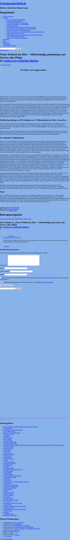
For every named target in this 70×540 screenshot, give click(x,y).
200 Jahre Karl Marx (12, 25)
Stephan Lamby (9, 446)
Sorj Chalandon (9, 495)
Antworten (6, 246)
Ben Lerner (8, 480)
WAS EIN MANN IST (11, 219)
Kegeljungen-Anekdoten (10, 515)
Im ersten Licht (7, 457)
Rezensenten (6, 44)
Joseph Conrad (9, 514)
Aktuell (5, 18)
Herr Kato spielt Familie (9, 442)
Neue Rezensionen (8, 16)
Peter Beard (8, 504)
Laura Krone (11, 236)
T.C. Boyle (8, 501)
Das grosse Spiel (19, 522)
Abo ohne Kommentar (47, 282)
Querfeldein (6, 451)
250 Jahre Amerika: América (11, 500)
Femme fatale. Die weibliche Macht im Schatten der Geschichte (20, 427)
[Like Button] (4, 245)
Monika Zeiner (9, 471)
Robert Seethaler (9, 468)
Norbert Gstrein (9, 459)
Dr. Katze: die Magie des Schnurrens (19, 525)
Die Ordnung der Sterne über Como (13, 469)
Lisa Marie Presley (10, 431)
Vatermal (17, 535)
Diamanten (6, 436)
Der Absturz (6, 497)
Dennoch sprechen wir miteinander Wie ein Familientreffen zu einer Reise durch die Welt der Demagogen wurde (33, 445)
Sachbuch (7, 207)
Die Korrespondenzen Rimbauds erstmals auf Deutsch (21, 27)
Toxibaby (6, 491)
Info (4, 41)
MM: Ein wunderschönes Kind (11, 433)
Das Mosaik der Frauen (9, 463)
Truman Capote (9, 434)
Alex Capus (8, 452)
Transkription (7, 478)
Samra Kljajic (8, 428)
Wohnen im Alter (15, 207)
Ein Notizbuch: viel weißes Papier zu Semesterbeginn (21, 29)
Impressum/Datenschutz (9, 45)
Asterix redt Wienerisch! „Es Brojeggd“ (17, 22)
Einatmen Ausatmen (8, 454)
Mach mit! (6, 42)
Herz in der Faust (8, 494)
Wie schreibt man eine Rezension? (16, 19)
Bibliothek (6, 39)
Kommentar (3, 265)
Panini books (8, 510)
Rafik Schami (8, 465)
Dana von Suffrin (10, 492)
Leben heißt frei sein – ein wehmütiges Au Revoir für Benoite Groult (25, 32)
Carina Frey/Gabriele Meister (21, 60)
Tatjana (17, 531)
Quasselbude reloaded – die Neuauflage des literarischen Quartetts (24, 35)
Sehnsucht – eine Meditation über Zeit (30, 528)
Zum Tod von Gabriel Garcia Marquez (17, 38)
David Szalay (27, 219)
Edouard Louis (9, 498)
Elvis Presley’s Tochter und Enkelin (13, 430)
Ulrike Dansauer (6, 65)
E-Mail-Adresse (5, 271)
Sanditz (5, 460)
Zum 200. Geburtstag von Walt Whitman (18, 24)
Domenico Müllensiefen (11, 486)
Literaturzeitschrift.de (13, 3)
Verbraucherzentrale (13, 209)
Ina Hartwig (8, 483)
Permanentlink (13, 210)
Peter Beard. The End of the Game (12, 503)
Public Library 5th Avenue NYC (15, 33)
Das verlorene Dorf (15, 530)
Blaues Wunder (7, 439)
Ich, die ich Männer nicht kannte (12, 475)
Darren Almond (9, 507)
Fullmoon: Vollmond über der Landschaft (14, 506)
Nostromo (6, 512)
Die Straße (6, 466)
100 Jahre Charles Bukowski (14, 21)
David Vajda (8, 437)
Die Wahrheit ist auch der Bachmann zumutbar (16, 481)
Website (2, 274)
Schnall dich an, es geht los (10, 485)
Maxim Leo (8, 456)
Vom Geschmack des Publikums (15, 36)
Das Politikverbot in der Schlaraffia (24, 527)
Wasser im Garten (8, 448)
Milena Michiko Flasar (11, 443)
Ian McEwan (8, 489)
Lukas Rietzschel (9, 462)
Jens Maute (8, 449)
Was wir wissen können (9, 488)
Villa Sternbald (7, 472)
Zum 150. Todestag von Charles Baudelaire (18, 30)
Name (2, 268)
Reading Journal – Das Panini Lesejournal (14, 509)
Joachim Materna (8, 522)
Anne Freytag (8, 440)
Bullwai (5, 530)
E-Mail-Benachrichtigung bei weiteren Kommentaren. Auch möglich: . (28, 282)
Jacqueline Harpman (10, 477)
